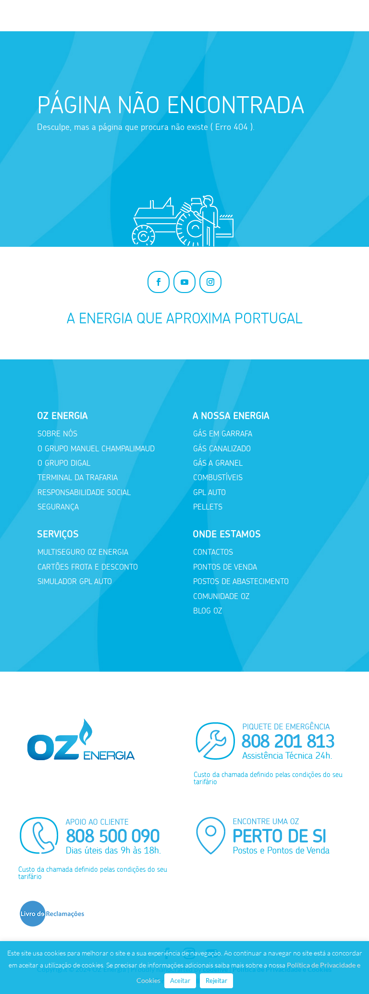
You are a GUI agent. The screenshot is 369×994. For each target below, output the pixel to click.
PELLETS (207, 506)
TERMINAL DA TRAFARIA (77, 477)
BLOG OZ (207, 610)
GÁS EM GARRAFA (222, 433)
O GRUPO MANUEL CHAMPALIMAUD (96, 448)
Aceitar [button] (180, 980)
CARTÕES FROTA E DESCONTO (87, 567)
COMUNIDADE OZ (221, 596)
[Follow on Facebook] (159, 282)
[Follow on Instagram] (210, 282)
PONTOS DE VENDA (225, 567)
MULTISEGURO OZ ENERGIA (82, 552)
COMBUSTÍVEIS (218, 477)
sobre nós (57, 433)
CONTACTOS (213, 552)
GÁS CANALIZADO (222, 448)
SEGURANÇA (58, 506)
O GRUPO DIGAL (63, 463)
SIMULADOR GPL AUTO (74, 581)
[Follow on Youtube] (184, 282)
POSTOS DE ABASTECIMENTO (241, 581)
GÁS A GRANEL (218, 463)
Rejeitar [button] (216, 980)
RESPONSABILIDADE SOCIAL (84, 492)
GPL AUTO (209, 492)
